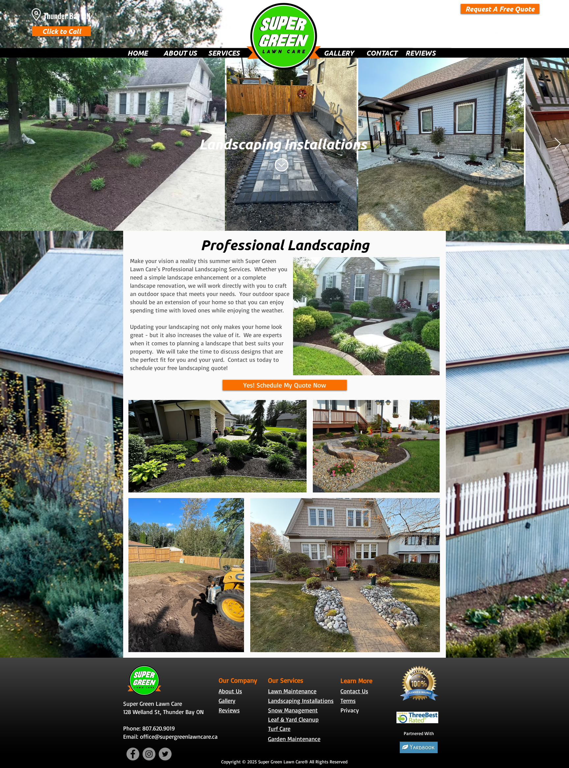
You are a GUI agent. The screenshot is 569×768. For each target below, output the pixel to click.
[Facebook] (483, 36)
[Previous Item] (11, 144)
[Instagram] (499, 36)
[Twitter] (515, 36)
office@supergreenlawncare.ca (179, 736)
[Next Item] (557, 144)
